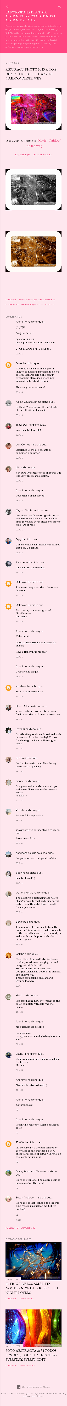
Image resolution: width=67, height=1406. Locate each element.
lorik (18, 954)
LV (17, 467)
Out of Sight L (24, 892)
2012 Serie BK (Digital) (27, 304)
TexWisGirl (22, 424)
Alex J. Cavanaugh (26, 401)
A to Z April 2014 (47, 304)
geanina (20, 872)
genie (19, 921)
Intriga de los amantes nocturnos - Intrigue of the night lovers (32, 1288)
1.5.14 (18, 1109)
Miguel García (24, 510)
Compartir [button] (10, 299)
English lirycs (23, 154)
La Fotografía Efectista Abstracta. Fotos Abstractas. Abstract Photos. (30, 16)
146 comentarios (27, 1365)
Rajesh (20, 810)
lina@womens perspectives (32, 830)
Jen (18, 758)
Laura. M (21, 1053)
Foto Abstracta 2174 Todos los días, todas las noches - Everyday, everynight (31, 1355)
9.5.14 (18, 1220)
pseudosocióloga (26, 853)
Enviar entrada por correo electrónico (37, 299)
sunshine (21, 686)
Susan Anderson (25, 1197)
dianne (20, 781)
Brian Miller (22, 706)
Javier (19, 363)
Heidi (19, 995)
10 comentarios (26, 1298)
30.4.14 (19, 1012)
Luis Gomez (23, 444)
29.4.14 (19, 719)
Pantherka (22, 562)
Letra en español (42, 154)
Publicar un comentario (20, 1228)
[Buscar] (59, 5)
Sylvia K (20, 729)
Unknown (21, 582)
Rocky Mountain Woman (31, 1171)
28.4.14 (19, 353)
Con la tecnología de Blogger (36, 1387)
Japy (18, 539)
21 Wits (20, 1142)
